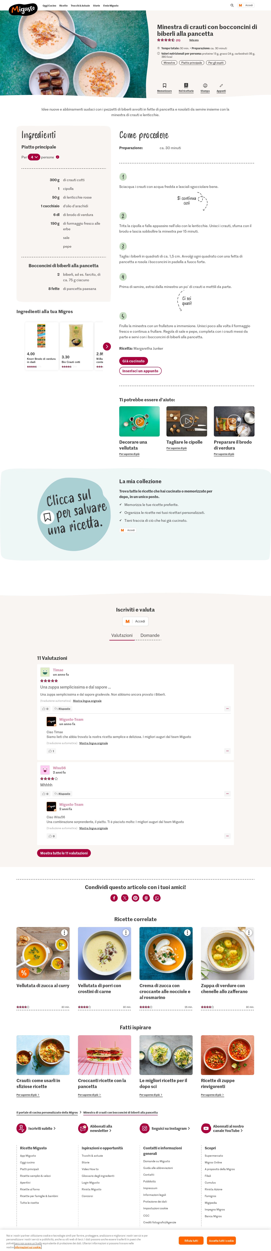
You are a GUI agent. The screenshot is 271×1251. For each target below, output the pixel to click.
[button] (45, 672)
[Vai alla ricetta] (43, 968)
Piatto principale (191, 62)
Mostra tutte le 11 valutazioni (64, 852)
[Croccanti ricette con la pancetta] (104, 1066)
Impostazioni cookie (155, 1208)
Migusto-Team (71, 719)
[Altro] (227, 708)
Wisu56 (59, 767)
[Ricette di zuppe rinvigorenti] (227, 1066)
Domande (150, 635)
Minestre (169, 62)
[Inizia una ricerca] (232, 5)
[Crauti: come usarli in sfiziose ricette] (43, 1066)
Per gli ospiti (216, 62)
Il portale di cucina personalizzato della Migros (47, 1112)
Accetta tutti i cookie (221, 1240)
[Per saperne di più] (139, 447)
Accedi (249, 5)
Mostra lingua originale (87, 701)
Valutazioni (122, 635)
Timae (58, 669)
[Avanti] (107, 346)
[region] (135, 1240)
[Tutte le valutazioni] (166, 40)
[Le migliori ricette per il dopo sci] (166, 1066)
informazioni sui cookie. (28, 1247)
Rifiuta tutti (191, 1240)
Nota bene (58, 157)
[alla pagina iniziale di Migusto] (23, 6)
